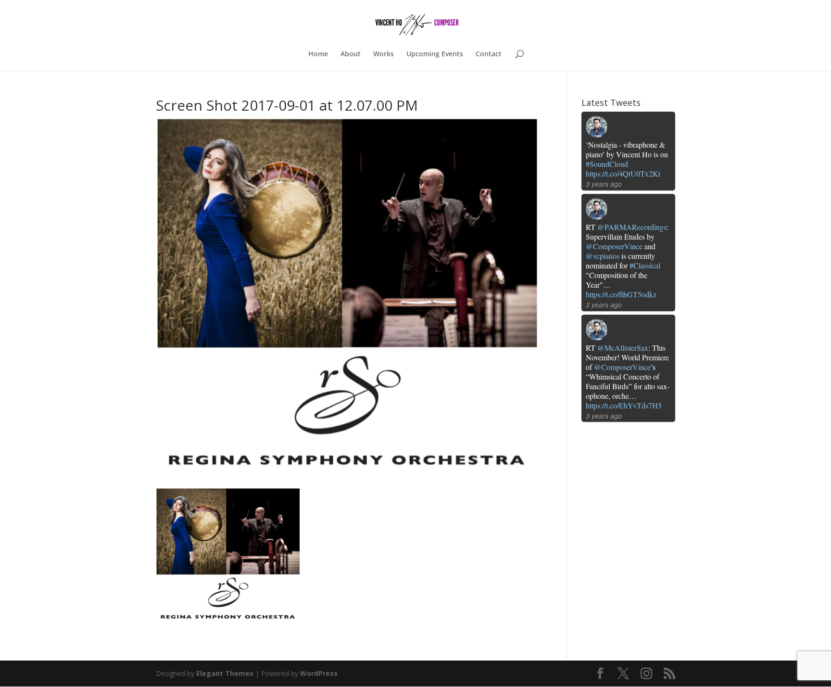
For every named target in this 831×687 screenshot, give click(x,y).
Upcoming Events (434, 54)
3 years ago (604, 184)
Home (318, 54)
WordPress (319, 673)
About (350, 54)
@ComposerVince (614, 246)
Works (383, 54)
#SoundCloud (607, 164)
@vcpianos (602, 256)
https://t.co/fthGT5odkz (621, 294)
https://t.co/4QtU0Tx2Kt (623, 173)
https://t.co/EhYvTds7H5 (624, 405)
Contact (489, 54)
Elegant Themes (224, 673)
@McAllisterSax (622, 348)
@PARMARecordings (632, 227)
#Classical (645, 265)
